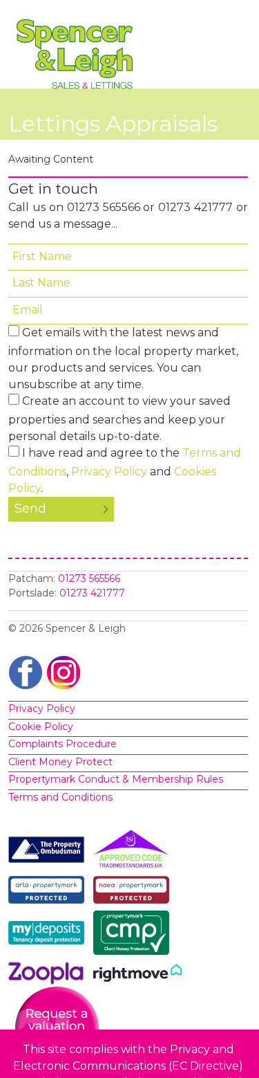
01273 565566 (89, 578)
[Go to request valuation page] (57, 1028)
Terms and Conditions (60, 797)
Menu (236, 30)
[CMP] (134, 935)
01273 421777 (92, 593)
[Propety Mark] (134, 892)
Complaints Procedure (62, 744)
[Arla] (49, 892)
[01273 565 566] (194, 30)
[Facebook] (25, 671)
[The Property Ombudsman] (49, 852)
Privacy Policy (109, 471)
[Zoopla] (49, 975)
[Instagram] (63, 671)
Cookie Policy (40, 726)
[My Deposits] (49, 935)
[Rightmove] (137, 975)
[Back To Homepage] (77, 53)
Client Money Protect (60, 762)
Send (30, 508)
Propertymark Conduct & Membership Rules (115, 779)
